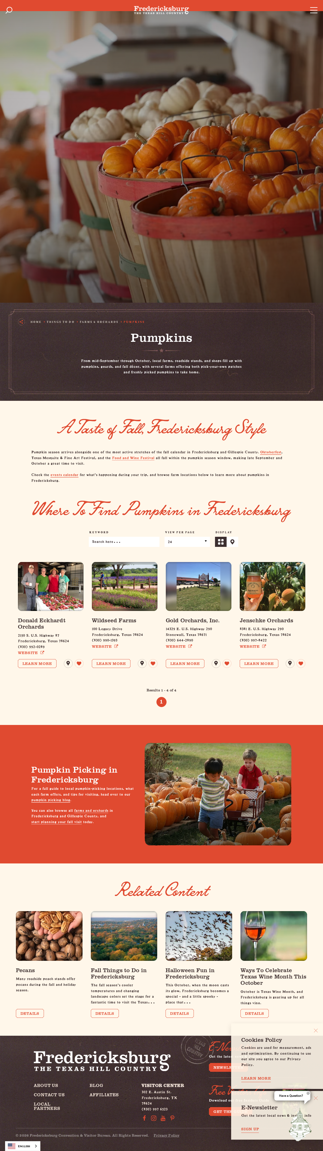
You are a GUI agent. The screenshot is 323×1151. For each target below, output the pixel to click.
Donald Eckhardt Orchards (42, 623)
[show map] (68, 663)
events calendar (64, 474)
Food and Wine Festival (133, 457)
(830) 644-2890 (179, 639)
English (24, 1146)
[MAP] (232, 542)
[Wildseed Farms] (124, 586)
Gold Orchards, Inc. (193, 620)
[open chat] (300, 1124)
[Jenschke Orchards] (272, 586)
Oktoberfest (270, 451)
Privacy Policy (166, 1135)
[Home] (161, 10)
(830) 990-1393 (104, 639)
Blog (96, 1085)
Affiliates (104, 1095)
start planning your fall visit (56, 821)
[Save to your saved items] (79, 663)
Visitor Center (163, 1085)
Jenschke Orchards (266, 620)
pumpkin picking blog (50, 799)
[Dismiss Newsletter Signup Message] (316, 1098)
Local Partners (47, 1106)
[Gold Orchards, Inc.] (198, 586)
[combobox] (22, 1146)
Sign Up (250, 1129)
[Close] (316, 1030)
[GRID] (221, 542)
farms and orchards (91, 810)
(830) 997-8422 (253, 639)
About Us (46, 1085)
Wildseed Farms (114, 620)
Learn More (37, 663)
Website (28, 653)
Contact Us (49, 1095)
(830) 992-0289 (31, 646)
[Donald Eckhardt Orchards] (51, 586)
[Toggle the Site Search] (9, 10)
